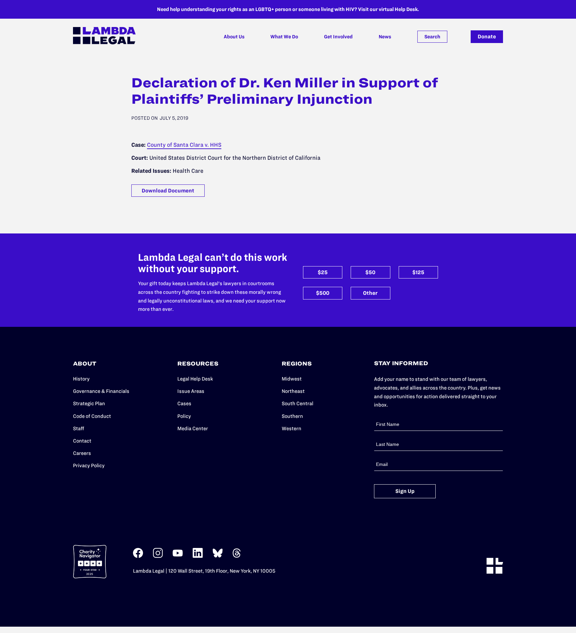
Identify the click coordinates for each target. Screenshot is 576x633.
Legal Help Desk (195, 379)
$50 (370, 272)
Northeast (293, 391)
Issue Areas (190, 391)
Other (370, 293)
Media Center (192, 428)
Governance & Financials (101, 391)
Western (291, 428)
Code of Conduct (92, 416)
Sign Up (405, 491)
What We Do (284, 36)
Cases (184, 403)
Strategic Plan (89, 403)
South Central (297, 403)
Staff (78, 428)
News (385, 36)
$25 (323, 272)
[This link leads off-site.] (138, 556)
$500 (322, 293)
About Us (234, 36)
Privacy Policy (89, 465)
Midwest (292, 379)
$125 (418, 272)
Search (432, 36)
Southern (292, 416)
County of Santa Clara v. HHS (184, 145)
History (81, 379)
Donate (487, 36)
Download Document (168, 190)
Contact (82, 441)
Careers (82, 453)
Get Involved (338, 36)
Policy (184, 416)
